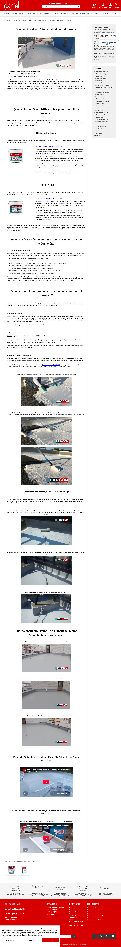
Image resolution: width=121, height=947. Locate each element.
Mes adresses (91, 913)
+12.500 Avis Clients (109, 42)
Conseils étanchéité (26, 20)
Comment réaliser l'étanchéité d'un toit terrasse (59, 20)
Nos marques (50, 914)
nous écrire (13, 919)
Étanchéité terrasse (39, 20)
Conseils (16, 20)
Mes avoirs (90, 911)
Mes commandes (92, 908)
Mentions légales (73, 913)
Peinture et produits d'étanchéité (55, 907)
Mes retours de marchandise (95, 910)
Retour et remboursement (76, 925)
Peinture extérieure (52, 911)
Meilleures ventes (74, 911)
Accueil (8, 20)
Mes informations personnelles (95, 915)
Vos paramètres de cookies (95, 919)
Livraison (71, 919)
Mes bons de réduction (94, 917)
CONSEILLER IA (110, 35)
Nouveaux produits (74, 910)
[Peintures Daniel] (11, 5)
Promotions (72, 908)
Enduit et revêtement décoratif (55, 913)
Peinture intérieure (52, 909)
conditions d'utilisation (81, 944)
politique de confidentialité (69, 944)
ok (74, 937)
